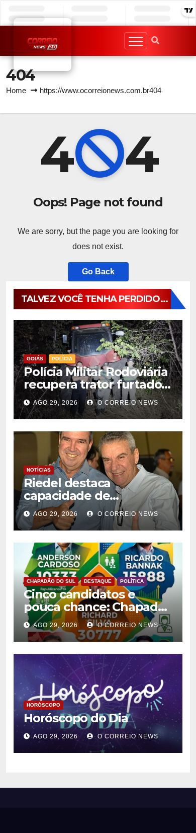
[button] (155, 40)
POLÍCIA (62, 358)
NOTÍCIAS (39, 470)
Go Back (98, 271)
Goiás (35, 358)
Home (16, 90)
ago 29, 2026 (55, 402)
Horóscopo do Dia (76, 718)
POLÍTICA (132, 581)
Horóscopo (43, 705)
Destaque (98, 581)
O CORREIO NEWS (126, 402)
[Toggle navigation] (135, 40)
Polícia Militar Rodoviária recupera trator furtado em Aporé (96, 384)
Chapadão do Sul (51, 581)
